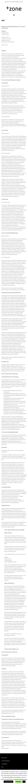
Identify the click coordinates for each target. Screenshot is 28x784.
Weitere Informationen (20, 779)
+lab (2, 767)
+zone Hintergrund (5, 760)
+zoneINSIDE (4, 764)
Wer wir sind (4, 757)
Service (2, 770)
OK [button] (24, 782)
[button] (14, 15)
